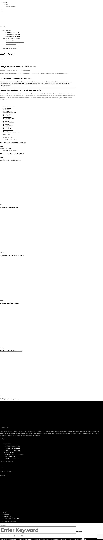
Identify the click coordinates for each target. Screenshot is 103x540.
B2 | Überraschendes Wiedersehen (11, 351)
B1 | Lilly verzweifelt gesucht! (9, 399)
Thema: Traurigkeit (8, 130)
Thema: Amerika (7, 114)
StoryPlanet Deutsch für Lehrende (15, 42)
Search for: (3, 525)
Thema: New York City (8, 122)
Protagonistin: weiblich (9, 112)
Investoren (6, 514)
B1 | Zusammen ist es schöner (9, 303)
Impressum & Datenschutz (11, 518)
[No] (85, 539)
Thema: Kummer (7, 121)
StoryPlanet (7, 30)
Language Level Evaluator (12, 38)
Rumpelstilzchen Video (12, 46)
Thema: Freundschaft (8, 118)
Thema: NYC (6, 124)
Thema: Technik (7, 127)
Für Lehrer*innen (8, 40)
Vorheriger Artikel (6, 137)
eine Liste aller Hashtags (26, 83)
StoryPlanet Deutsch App (12, 32)
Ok (83, 539)
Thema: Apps (6, 115)
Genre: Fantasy (7, 108)
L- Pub (2, 27)
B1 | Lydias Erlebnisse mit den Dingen (12, 255)
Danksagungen (8, 516)
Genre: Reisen (6, 109)
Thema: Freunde (7, 117)
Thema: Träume (7, 128)
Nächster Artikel (5, 148)
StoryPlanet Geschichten (13, 34)
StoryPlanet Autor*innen (13, 36)
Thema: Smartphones (8, 125)
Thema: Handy (6, 120)
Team (4, 512)
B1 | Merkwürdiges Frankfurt (9, 207)
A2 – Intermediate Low (8, 107)
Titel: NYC (5, 131)
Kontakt (5, 2)
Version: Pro (6, 134)
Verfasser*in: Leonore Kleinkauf (11, 132)
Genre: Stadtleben (7, 111)
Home (5, 510)
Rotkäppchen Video (11, 44)
